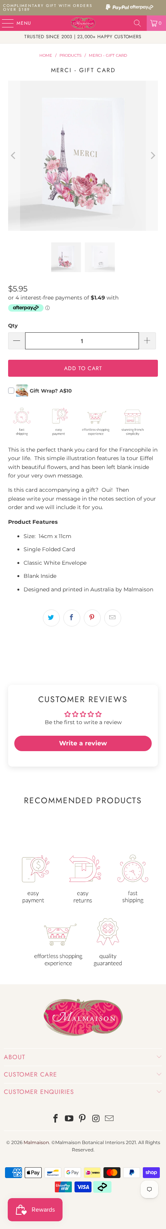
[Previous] (14, 156)
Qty (13, 325)
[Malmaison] (83, 23)
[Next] (152, 156)
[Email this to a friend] (112, 617)
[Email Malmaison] (109, 1119)
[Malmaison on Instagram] (96, 1119)
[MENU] (4, 23)
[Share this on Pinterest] (92, 617)
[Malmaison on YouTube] (69, 1119)
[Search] (137, 23)
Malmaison (36, 1142)
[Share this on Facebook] (71, 617)
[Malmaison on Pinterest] (82, 1119)
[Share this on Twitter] (51, 617)
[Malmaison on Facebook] (56, 1119)
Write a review (83, 743)
